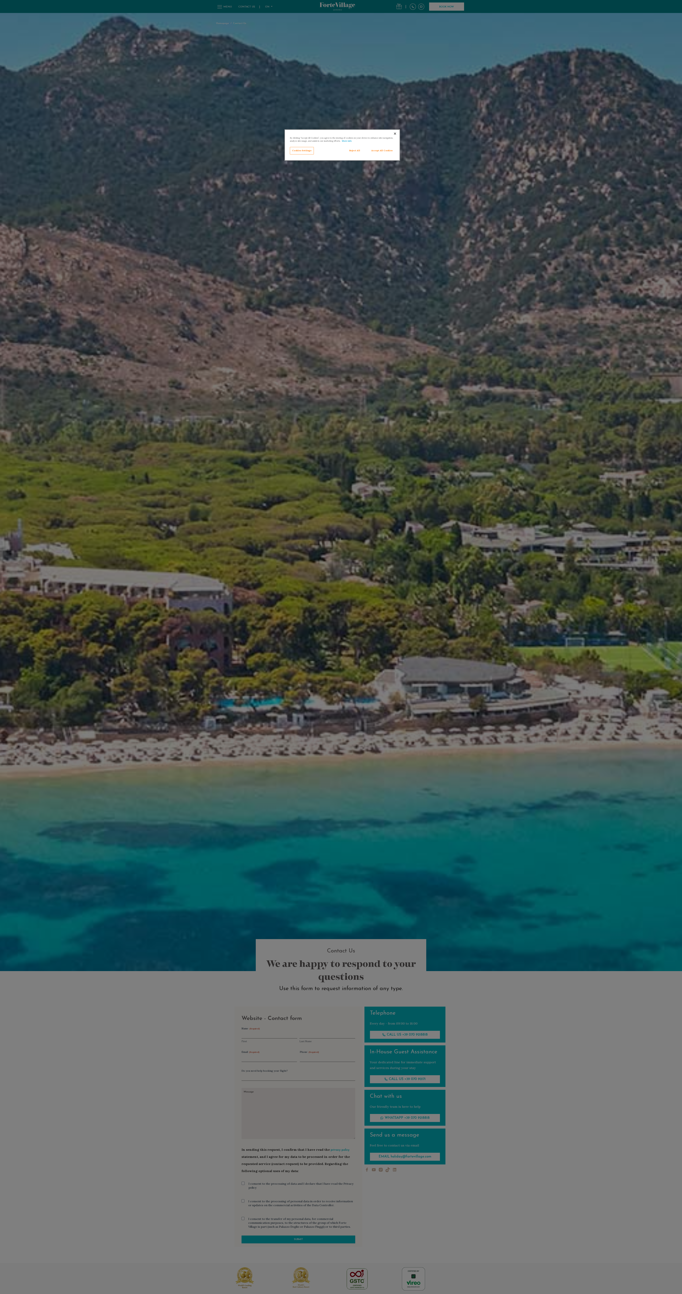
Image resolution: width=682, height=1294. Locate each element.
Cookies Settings (301, 150)
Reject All (354, 150)
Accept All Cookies (382, 150)
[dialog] (342, 145)
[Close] (395, 134)
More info (347, 141)
